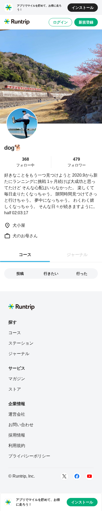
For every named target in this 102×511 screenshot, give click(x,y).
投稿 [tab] (20, 273)
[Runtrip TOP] (17, 22)
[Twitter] (64, 476)
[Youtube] (89, 476)
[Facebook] (77, 476)
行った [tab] (81, 273)
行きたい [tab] (51, 273)
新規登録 (86, 22)
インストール (83, 7)
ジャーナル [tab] (77, 254)
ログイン (60, 22)
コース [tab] (25, 254)
